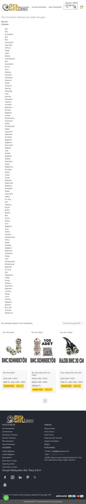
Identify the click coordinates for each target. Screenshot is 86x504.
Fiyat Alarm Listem (9, 467)
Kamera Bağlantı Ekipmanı (8, 248)
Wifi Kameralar (8, 441)
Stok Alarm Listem (9, 461)
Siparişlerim (7, 457)
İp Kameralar (7, 432)
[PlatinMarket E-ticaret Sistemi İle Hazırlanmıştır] (61, 496)
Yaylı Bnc (8, 45)
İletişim (47, 444)
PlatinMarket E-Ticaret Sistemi (36, 502)
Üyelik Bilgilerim (8, 451)
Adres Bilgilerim (8, 454)
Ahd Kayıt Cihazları (10, 435)
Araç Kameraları (8, 444)
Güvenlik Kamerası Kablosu (8, 77)
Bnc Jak (8, 307)
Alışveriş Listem (8, 464)
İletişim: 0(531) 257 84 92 (72, 4)
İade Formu (49, 435)
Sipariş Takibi (49, 428)
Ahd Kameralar (8, 428)
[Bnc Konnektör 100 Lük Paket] (43, 350)
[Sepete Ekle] (9, 386)
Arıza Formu (49, 432)
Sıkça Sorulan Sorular (53, 438)
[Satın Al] (19, 386)
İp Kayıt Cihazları (9, 438)
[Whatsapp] (6, 498)
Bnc (6, 29)
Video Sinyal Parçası (8, 280)
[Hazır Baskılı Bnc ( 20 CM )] (72, 350)
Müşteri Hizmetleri (51, 441)
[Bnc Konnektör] (14, 350)
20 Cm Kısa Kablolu (8, 69)
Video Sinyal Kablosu (8, 177)
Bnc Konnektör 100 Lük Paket (41, 374)
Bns (6, 37)
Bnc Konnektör (9, 373)
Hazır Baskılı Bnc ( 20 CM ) (71, 373)
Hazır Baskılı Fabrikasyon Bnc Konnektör (10, 59)
